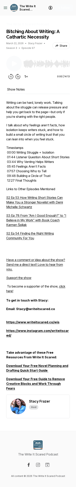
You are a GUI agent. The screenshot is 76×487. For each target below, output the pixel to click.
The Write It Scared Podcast (27, 7)
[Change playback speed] (26, 76)
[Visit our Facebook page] (29, 465)
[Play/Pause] (14, 63)
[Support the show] (50, 7)
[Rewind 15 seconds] (11, 76)
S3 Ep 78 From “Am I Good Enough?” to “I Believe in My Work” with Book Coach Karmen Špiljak (36, 220)
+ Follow (64, 7)
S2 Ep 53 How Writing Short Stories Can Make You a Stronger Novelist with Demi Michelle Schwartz (34, 202)
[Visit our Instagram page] (38, 465)
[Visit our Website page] (47, 465)
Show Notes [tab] (16, 89)
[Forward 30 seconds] (18, 76)
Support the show (18, 278)
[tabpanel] (38, 247)
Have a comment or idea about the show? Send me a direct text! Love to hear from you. (35, 264)
